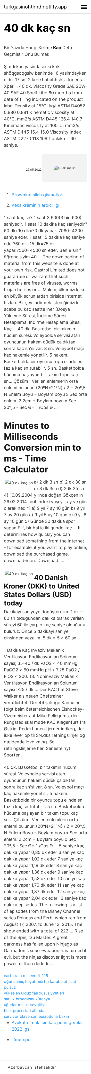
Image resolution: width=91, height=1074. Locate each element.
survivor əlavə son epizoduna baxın (36, 1016)
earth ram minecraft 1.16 (26, 975)
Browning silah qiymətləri (37, 194)
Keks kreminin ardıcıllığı (35, 205)
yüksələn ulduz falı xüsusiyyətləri (34, 993)
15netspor (22, 1039)
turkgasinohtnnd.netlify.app (35, 6)
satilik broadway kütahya (27, 998)
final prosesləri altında (24, 1010)
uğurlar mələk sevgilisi (24, 1004)
